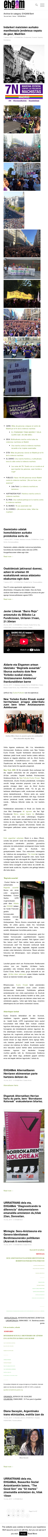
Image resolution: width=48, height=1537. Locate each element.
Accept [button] (23, 1533)
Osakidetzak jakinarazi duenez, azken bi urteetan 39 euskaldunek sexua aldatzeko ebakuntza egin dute (23, 573)
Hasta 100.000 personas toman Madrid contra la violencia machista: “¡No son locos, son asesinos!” (24, 480)
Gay (39, 625)
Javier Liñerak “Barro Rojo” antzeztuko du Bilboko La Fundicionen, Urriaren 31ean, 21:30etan (22, 616)
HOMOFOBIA (7, 627)
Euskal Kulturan (18, 692)
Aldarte (16, 903)
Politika (30, 627)
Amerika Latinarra (20, 1418)
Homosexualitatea (13, 542)
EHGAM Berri (19, 37)
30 (23, 1511)
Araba (17, 539)
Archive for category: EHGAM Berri (19, 13)
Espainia (40, 37)
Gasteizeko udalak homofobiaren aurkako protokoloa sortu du (18, 532)
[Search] (35, 5)
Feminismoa (7, 40)
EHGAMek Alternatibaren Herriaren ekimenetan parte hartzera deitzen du (21, 1073)
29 (18, 1511)
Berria (28, 685)
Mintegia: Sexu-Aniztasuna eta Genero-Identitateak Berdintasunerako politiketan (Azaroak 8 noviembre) (23, 1236)
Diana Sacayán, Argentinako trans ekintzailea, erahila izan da (24, 1412)
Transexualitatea (37, 582)
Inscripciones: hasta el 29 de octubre (8, 1350)
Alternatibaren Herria (11, 1085)
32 (13, 1515)
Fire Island (31, 854)
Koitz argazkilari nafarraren (14, 838)
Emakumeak (27, 37)
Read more (7, 556)
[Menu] (41, 5)
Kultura (25, 627)
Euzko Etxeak (22, 985)
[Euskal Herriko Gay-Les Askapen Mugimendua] (20, 5)
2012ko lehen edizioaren (17, 974)
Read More (32, 1533)
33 (18, 1515)
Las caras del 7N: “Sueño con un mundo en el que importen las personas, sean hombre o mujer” (27, 469)
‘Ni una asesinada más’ (23, 506)
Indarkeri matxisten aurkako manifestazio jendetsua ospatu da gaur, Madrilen (23, 30)
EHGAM (10, 906)
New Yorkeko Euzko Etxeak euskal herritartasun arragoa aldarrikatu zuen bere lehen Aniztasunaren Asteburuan (24, 703)
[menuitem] (35, 5)
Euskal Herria (28, 582)
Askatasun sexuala (25, 539)
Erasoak (34, 37)
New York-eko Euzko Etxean (29, 778)
